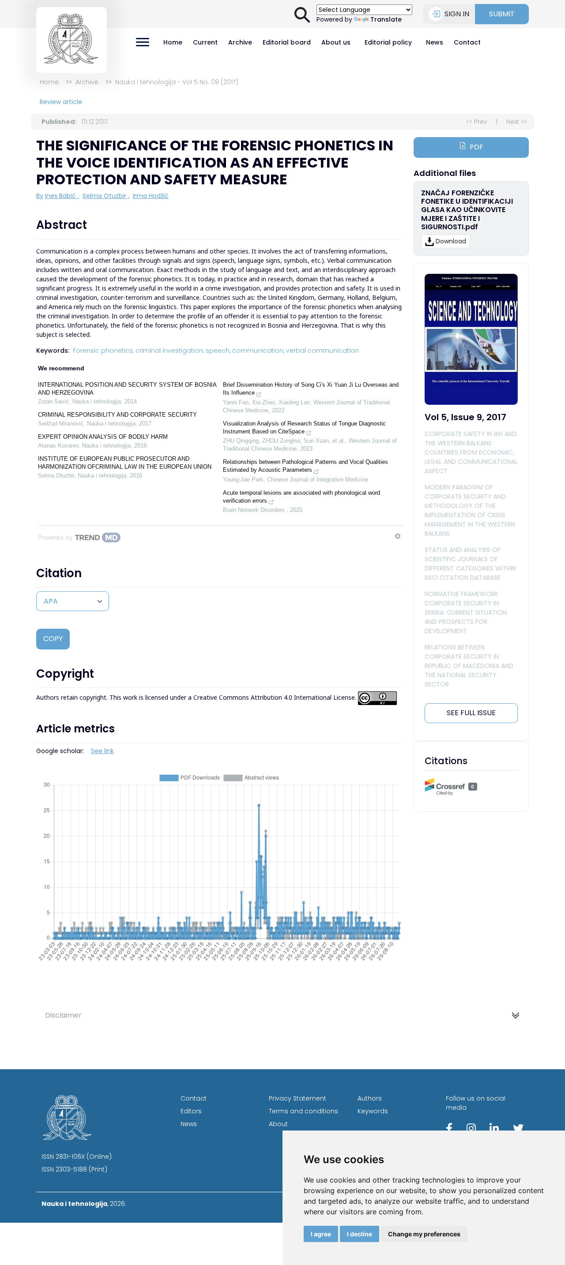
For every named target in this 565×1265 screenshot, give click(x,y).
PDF (476, 147)
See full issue (471, 713)
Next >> (516, 121)
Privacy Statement (297, 1098)
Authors (370, 1098)
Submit (502, 14)
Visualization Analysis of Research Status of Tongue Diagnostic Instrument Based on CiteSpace (304, 427)
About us (335, 42)
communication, (258, 350)
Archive (240, 42)
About (278, 1123)
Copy (53, 639)
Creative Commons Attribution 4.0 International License (274, 697)
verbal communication (322, 350)
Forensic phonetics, (103, 350)
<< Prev (476, 121)
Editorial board (287, 42)
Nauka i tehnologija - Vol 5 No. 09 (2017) (176, 82)
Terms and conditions (303, 1111)
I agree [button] (321, 1234)
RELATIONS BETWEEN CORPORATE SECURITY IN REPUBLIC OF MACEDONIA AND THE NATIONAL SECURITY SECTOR (469, 666)
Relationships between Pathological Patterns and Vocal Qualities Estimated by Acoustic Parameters (305, 466)
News (434, 42)
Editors (191, 1111)
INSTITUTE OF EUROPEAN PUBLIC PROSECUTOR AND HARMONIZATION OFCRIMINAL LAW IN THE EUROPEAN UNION (124, 462)
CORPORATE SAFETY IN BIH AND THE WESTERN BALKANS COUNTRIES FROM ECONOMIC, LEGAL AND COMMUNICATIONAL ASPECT (471, 452)
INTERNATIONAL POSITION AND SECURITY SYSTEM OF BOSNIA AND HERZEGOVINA (127, 388)
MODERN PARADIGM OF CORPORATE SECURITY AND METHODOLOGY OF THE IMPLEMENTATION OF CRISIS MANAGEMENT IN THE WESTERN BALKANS (470, 510)
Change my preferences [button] (424, 1234)
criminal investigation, (170, 350)
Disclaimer (63, 1015)
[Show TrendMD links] (397, 536)
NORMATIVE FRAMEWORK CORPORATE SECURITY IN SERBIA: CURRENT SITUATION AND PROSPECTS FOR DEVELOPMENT (466, 612)
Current (205, 42)
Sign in (456, 14)
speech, (218, 350)
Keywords (373, 1111)
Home (172, 42)
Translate (386, 19)
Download (451, 241)
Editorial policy (388, 42)
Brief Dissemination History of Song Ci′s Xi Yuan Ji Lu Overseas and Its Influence (311, 388)
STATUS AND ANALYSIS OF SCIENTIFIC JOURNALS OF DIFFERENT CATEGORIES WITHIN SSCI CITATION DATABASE (470, 563)
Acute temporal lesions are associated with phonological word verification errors (301, 496)
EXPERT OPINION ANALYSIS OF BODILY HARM (103, 436)
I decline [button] (359, 1234)
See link (102, 750)
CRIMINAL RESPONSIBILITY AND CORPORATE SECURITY (117, 414)
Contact (467, 42)
